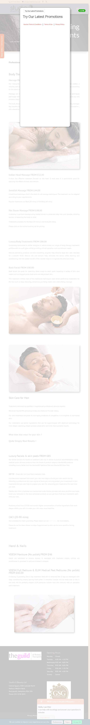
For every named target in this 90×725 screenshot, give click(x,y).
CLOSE (81, 10)
